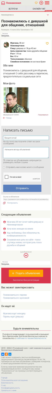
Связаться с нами (8, 390)
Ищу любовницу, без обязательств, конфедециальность (23, 234)
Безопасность (7, 383)
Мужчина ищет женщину (14, 313)
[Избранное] (36, 2)
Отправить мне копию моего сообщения (25, 167)
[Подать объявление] (41, 3)
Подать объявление (28, 273)
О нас (3, 385)
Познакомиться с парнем (15, 295)
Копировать (12, 203)
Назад (8, 118)
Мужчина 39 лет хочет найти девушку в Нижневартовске (25, 223)
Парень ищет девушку (13, 316)
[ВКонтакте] (2, 354)
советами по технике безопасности (31, 338)
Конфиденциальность (10, 388)
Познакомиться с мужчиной (16, 298)
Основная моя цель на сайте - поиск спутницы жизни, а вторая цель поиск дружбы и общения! (24, 242)
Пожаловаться (43, 115)
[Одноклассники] (6, 354)
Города (4, 378)
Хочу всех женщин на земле (20, 229)
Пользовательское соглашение (14, 380)
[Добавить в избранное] (47, 43)
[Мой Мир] (9, 354)
